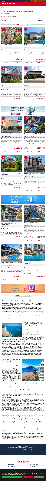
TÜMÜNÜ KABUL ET (12, 476)
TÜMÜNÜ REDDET (28, 476)
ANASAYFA (2, 7)
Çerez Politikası (31, 450)
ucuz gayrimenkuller (29, 329)
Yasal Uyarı (13, 450)
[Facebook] (31, 466)
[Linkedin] (34, 466)
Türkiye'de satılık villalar (16, 384)
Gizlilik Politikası (25, 450)
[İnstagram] (32, 466)
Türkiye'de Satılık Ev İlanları (23, 447)
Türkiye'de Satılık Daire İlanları (13, 447)
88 (27, 24)
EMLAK (7, 7)
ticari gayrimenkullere (34, 332)
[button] (21, 34)
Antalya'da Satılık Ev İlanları (33, 447)
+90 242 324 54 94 (11, 466)
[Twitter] (35, 466)
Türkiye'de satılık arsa (33, 419)
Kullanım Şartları (19, 450)
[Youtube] (37, 466)
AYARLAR (38, 476)
